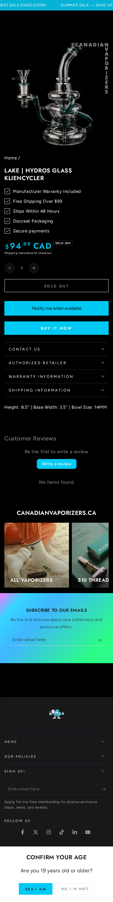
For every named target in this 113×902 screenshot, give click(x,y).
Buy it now (56, 328)
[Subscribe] (100, 640)
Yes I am (35, 889)
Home (10, 158)
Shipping (11, 253)
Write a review (57, 464)
